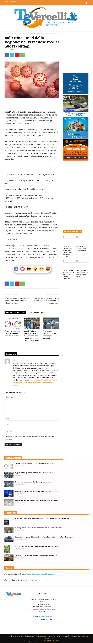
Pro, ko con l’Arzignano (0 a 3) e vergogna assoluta (33, 482)
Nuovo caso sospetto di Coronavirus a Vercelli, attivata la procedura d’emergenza (44, 537)
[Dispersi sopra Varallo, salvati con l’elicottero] (82, 240)
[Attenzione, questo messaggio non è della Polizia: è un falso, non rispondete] (8, 502)
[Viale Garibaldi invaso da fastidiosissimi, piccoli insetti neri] (8, 549)
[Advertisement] (32, 104)
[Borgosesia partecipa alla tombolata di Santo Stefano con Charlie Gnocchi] (69, 240)
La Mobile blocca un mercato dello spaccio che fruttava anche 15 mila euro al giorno (17, 300)
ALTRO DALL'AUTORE (36, 313)
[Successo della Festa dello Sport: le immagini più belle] (82, 264)
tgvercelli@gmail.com (32, 580)
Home (7, 34)
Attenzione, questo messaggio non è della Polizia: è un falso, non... (39, 500)
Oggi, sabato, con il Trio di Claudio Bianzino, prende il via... (36, 491)
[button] (85, 2)
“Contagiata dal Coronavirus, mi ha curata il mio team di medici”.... (39, 528)
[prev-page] (6, 345)
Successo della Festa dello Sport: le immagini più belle (82, 273)
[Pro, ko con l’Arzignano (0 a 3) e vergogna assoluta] (51, 323)
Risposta (14, 385)
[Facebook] (41, 3)
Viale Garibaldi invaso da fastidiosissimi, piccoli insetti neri (36, 546)
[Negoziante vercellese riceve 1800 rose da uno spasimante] (8, 557)
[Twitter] (47, 3)
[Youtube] (52, 3)
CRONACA (14, 34)
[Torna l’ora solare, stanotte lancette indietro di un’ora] (13, 323)
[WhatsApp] (22, 55)
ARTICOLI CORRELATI (15, 313)
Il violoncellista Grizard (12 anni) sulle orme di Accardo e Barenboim (68, 274)
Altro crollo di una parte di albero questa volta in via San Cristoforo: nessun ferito (46, 300)
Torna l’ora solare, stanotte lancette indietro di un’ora (12, 333)
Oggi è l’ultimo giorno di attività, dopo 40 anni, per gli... (35, 473)
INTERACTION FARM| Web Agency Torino (56, 641)
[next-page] (9, 345)
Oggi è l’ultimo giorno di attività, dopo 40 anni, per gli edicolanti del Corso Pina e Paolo (31, 336)
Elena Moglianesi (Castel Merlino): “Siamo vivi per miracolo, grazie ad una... (42, 519)
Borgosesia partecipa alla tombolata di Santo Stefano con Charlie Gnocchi (67, 251)
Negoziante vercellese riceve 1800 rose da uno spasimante (36, 555)
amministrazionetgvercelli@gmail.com (41, 574)
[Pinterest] (17, 55)
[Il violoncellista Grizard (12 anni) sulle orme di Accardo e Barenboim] (69, 264)
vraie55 (15, 360)
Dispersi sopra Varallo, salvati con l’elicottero (81, 248)
